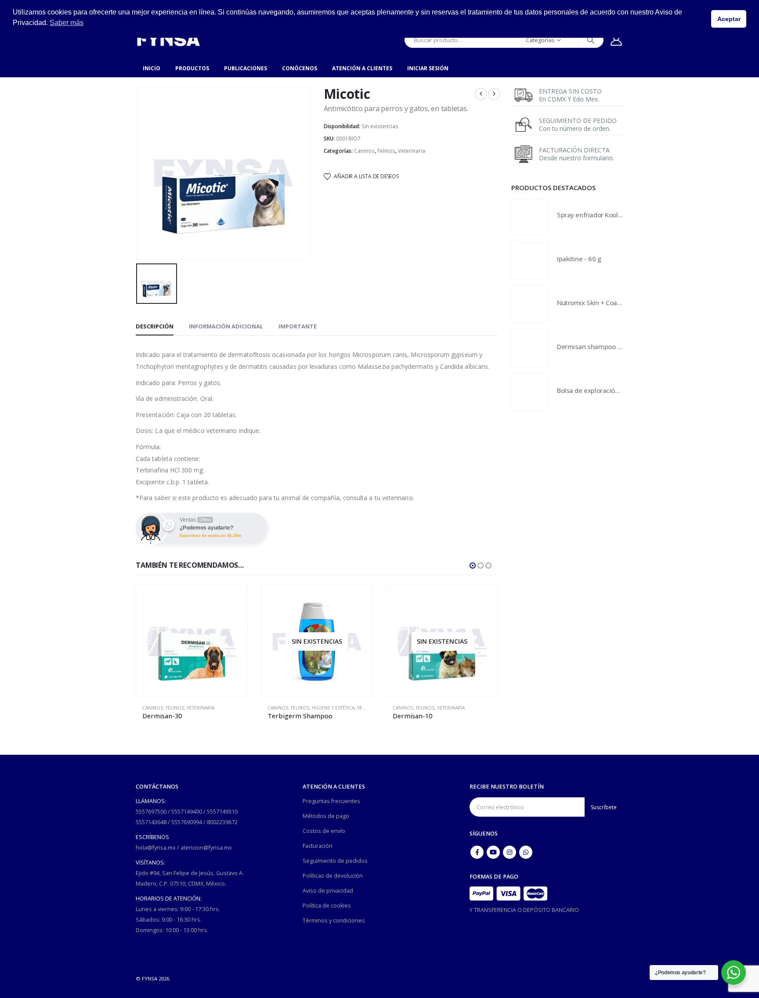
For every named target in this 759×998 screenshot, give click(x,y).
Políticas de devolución (333, 875)
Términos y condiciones (334, 920)
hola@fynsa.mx (156, 847)
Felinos (386, 151)
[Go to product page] (191, 641)
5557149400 (186, 811)
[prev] (481, 94)
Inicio (151, 68)
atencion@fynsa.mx (206, 847)
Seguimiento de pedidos (335, 861)
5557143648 (151, 822)
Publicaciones (245, 68)
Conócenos (299, 68)
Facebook (477, 852)
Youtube (493, 852)
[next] (494, 94)
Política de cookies (327, 905)
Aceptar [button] (729, 18)
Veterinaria (411, 151)
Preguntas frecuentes (331, 801)
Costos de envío (324, 831)
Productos (192, 68)
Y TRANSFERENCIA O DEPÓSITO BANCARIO (524, 910)
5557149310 (222, 811)
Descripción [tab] (154, 326)
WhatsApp (525, 852)
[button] (473, 565)
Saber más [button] (66, 22)
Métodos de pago (326, 816)
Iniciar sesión (427, 68)
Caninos (364, 151)
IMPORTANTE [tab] (297, 326)
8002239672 (222, 822)
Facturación (318, 846)
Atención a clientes (362, 68)
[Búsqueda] (590, 39)
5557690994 (186, 822)
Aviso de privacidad (328, 890)
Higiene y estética (333, 708)
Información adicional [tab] (226, 326)
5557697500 (151, 811)
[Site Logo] (168, 40)
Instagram (509, 852)
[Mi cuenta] (616, 40)
